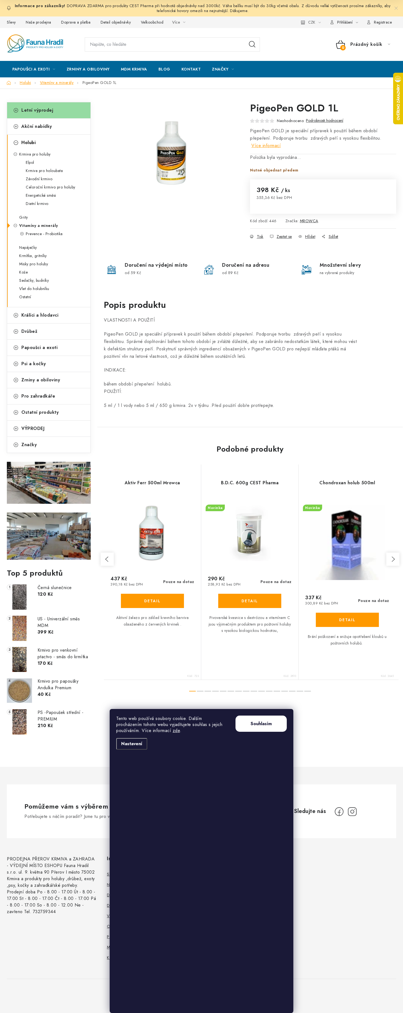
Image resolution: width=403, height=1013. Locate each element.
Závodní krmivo (39, 179)
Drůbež (29, 331)
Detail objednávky (116, 22)
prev (107, 559)
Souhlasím (261, 724)
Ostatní (25, 297)
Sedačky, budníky (34, 280)
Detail (152, 601)
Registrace (383, 22)
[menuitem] (34, 69)
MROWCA (309, 221)
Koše (23, 272)
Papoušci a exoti (39, 347)
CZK (311, 22)
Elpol (30, 162)
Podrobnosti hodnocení (324, 120)
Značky (29, 444)
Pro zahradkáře (38, 396)
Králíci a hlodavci (39, 315)
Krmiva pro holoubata (44, 170)
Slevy (11, 22)
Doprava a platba (75, 22)
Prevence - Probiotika (44, 234)
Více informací (266, 145)
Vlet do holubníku (34, 288)
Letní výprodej (37, 110)
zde (176, 730)
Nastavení (131, 744)
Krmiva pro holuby (35, 154)
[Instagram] (352, 811)
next (392, 559)
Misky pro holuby (33, 264)
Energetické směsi (41, 195)
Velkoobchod (152, 22)
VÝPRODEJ (32, 428)
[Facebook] (339, 811)
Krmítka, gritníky (33, 255)
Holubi (28, 142)
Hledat (252, 44)
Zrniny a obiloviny (40, 380)
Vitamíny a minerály (38, 225)
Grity (23, 217)
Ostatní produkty (40, 412)
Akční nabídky (36, 126)
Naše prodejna (38, 22)
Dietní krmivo (37, 203)
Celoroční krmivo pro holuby (50, 187)
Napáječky (28, 247)
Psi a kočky (33, 364)
